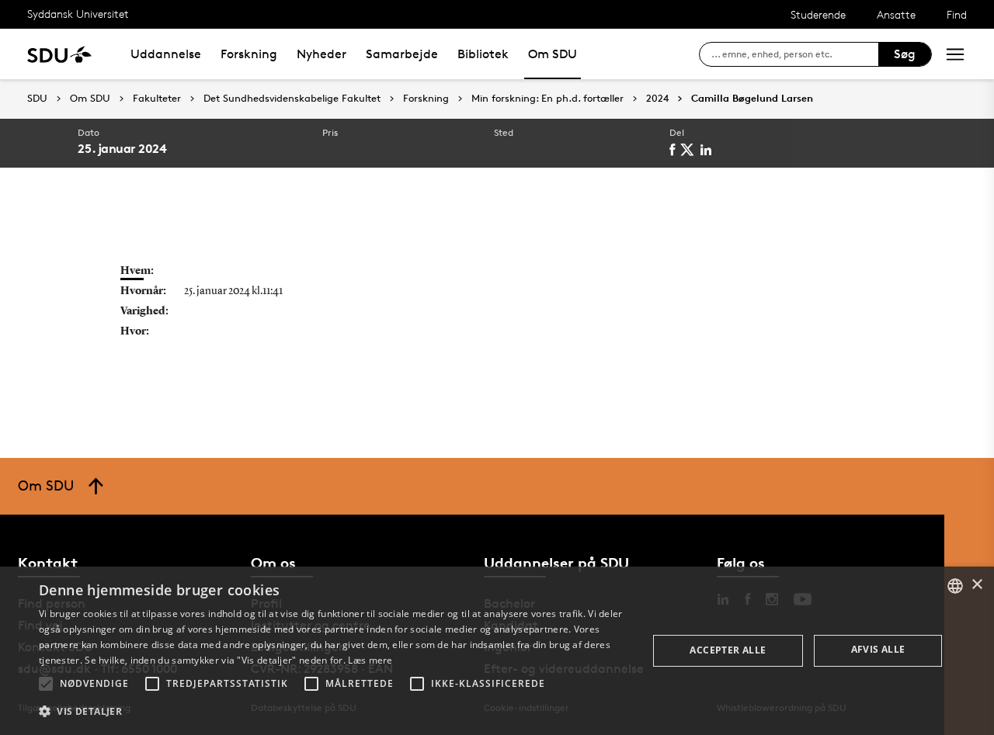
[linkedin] (709, 150)
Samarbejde (402, 54)
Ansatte (896, 14)
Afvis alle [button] (878, 649)
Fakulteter (157, 98)
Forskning (249, 54)
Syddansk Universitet (78, 13)
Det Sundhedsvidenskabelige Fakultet (292, 98)
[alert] (497, 651)
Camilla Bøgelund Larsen (752, 98)
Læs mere (370, 660)
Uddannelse (165, 54)
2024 (657, 98)
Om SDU (552, 54)
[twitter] (690, 150)
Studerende (818, 14)
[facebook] (674, 150)
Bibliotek (483, 54)
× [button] (976, 585)
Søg (905, 54)
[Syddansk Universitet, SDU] (59, 54)
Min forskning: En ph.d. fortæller (547, 98)
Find (957, 14)
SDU (37, 98)
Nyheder (321, 54)
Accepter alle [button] (728, 650)
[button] (45, 683)
